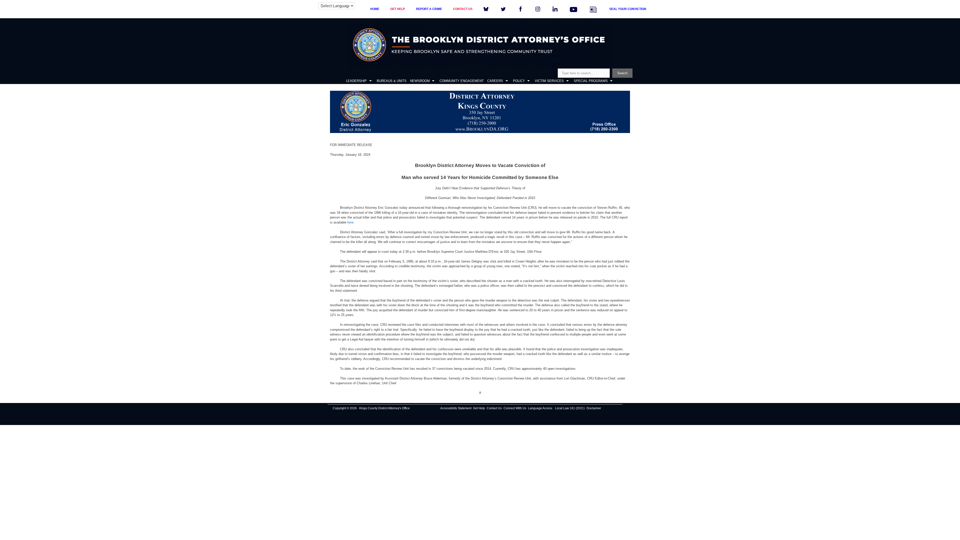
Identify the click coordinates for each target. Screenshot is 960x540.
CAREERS (495, 81)
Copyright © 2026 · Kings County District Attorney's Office (371, 408)
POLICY (519, 81)
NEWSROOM (420, 81)
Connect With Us (515, 408)
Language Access (540, 408)
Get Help (479, 408)
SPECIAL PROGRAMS (591, 81)
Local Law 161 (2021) (570, 408)
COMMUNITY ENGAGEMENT (462, 81)
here (350, 222)
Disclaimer (593, 408)
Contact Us (494, 408)
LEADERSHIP (356, 81)
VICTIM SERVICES (549, 81)
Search (622, 73)
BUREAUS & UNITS (391, 81)
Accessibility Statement (456, 408)
